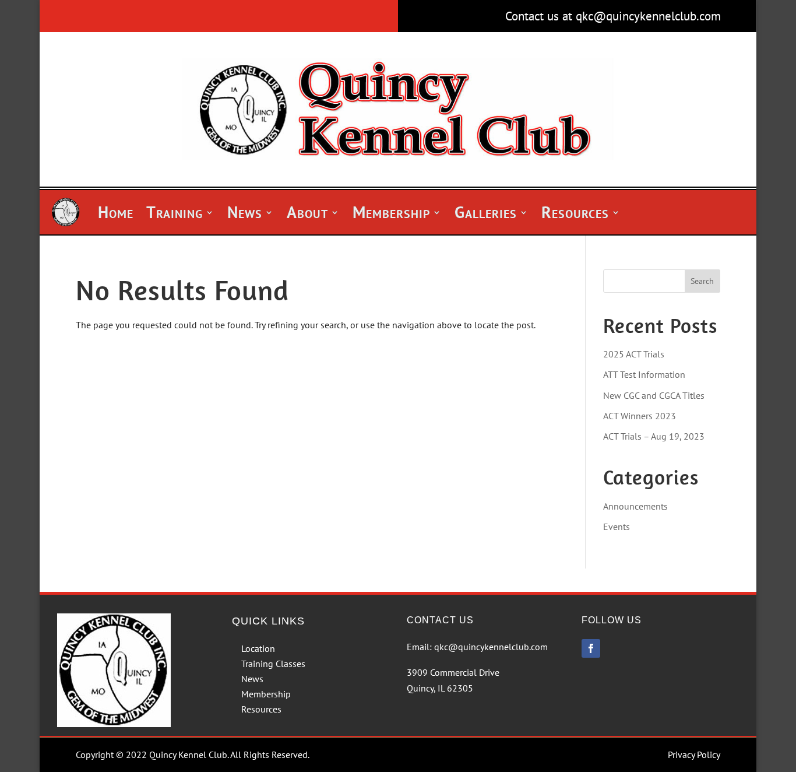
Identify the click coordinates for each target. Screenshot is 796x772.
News (244, 212)
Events (616, 526)
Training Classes (273, 663)
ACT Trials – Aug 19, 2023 (654, 436)
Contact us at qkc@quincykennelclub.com (613, 16)
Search (702, 281)
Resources (575, 212)
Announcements (635, 506)
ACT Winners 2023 (639, 416)
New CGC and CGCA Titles (654, 395)
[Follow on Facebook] (591, 648)
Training (174, 212)
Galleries (486, 212)
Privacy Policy (694, 754)
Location (258, 648)
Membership (391, 212)
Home (115, 212)
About (307, 212)
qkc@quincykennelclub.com (491, 646)
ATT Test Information (644, 374)
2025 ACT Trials (633, 354)
